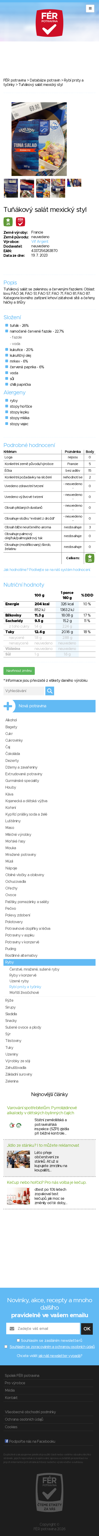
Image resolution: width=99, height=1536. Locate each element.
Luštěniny (12, 821)
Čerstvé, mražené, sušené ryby (34, 969)
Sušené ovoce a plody (23, 1027)
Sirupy (10, 1007)
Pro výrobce (15, 1383)
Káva (9, 794)
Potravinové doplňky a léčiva (27, 928)
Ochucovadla (15, 882)
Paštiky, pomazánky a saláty (27, 902)
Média (10, 1390)
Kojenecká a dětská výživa (26, 801)
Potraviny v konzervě (22, 942)
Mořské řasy (15, 841)
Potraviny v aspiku (19, 935)
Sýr (8, 1034)
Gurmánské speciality (22, 781)
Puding (10, 949)
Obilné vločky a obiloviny (24, 875)
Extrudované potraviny (23, 774)
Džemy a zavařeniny (21, 767)
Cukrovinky (14, 740)
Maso (9, 828)
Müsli (9, 861)
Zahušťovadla (15, 1068)
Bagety (11, 727)
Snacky (11, 1021)
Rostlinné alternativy (21, 955)
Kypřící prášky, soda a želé (26, 814)
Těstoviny (13, 1041)
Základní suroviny (18, 1074)
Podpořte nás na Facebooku (31, 1441)
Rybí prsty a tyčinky (25, 987)
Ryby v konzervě (22, 975)
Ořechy (11, 888)
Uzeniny (11, 1054)
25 (8, 224)
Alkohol (11, 720)
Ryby (9, 962)
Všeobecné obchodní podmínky (30, 1412)
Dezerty (12, 761)
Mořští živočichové (24, 993)
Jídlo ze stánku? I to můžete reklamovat (43, 1146)
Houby (10, 787)
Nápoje (11, 868)
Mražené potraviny (20, 855)
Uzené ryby (19, 981)
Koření (10, 808)
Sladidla (11, 1014)
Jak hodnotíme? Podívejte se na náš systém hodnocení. (46, 570)
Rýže (9, 1000)
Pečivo (10, 908)
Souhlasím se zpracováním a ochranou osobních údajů (52, 1347)
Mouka (10, 848)
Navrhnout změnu (19, 671)
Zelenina (11, 1081)
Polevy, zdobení (17, 915)
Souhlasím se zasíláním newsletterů (51, 1341)
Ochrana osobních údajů (24, 1419)
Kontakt (11, 1398)
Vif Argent (39, 241)
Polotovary (14, 922)
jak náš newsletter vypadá (60, 1356)
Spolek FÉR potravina (22, 1376)
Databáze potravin (45, 80)
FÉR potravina (14, 80)
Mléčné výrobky (18, 835)
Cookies (11, 1427)
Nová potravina (32, 706)
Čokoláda (12, 754)
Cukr (9, 734)
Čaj (7, 747)
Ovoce (10, 895)
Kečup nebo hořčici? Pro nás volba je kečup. (46, 1183)
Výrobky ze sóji (17, 1061)
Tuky (9, 1048)
